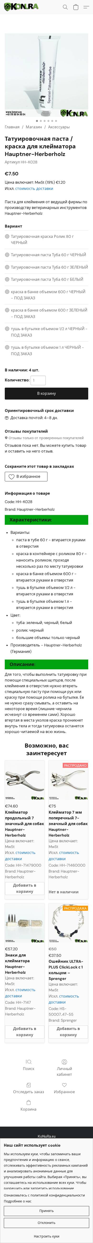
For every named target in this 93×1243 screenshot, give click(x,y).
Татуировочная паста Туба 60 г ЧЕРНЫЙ (48, 254)
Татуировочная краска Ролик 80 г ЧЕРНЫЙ (42, 239)
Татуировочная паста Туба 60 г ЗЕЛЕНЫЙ (49, 267)
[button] (22, 7)
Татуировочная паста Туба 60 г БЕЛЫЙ (47, 279)
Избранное (64, 1091)
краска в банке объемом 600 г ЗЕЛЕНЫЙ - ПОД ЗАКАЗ (49, 313)
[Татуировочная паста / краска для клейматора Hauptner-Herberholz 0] (46, 75)
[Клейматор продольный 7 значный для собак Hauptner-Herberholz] (24, 780)
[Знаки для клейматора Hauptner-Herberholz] (24, 923)
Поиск (28, 1068)
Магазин (34, 127)
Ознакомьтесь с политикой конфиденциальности (44, 1195)
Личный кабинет (64, 1071)
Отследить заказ (28, 1091)
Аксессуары (59, 127)
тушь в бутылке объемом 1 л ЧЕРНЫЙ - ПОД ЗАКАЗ (47, 350)
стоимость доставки (34, 188)
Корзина (28, 1109)
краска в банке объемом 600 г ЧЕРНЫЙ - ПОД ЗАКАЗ (48, 295)
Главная (12, 127)
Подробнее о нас (17, 1201)
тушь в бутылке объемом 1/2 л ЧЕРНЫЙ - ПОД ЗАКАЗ (49, 332)
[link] (46, 1234)
